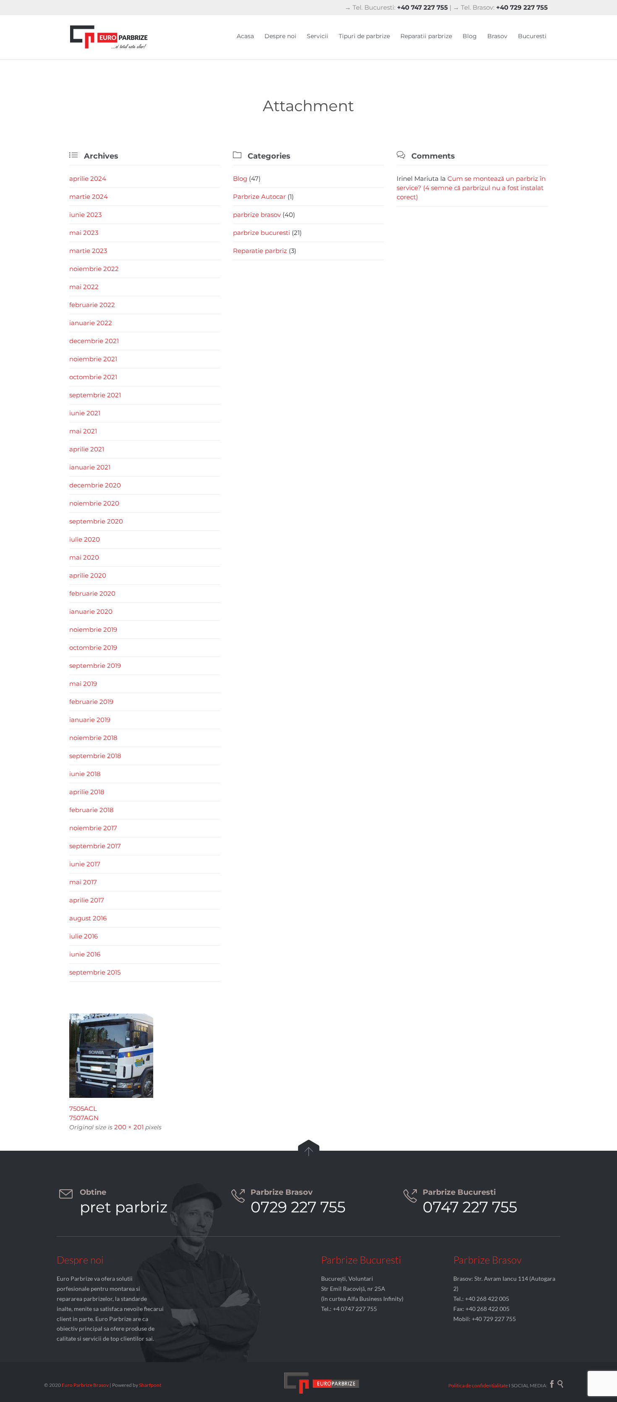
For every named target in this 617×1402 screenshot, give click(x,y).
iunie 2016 (84, 954)
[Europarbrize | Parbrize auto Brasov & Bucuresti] (109, 37)
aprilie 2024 (87, 178)
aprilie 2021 (86, 449)
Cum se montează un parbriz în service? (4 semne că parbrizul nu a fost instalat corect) (471, 188)
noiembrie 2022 (94, 269)
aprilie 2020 (87, 575)
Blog (240, 178)
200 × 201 (129, 1127)
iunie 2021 (84, 413)
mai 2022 (84, 287)
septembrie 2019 (95, 666)
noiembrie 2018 (93, 738)
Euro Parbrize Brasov (86, 1385)
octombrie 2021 (93, 377)
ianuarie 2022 (90, 323)
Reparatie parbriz (260, 251)
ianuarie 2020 (90, 611)
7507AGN (84, 1118)
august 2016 (88, 918)
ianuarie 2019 (89, 720)
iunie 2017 (84, 864)
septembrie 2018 (95, 756)
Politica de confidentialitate (478, 1385)
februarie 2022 (92, 305)
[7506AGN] (308, 1056)
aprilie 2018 (87, 792)
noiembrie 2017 (93, 828)
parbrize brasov (257, 215)
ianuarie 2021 (89, 467)
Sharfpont (150, 1385)
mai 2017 (83, 882)
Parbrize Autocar (259, 197)
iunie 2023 (85, 215)
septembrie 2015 (94, 972)
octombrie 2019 (93, 647)
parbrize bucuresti (261, 233)
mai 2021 (83, 431)
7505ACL (83, 1109)
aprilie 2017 (86, 900)
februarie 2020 (92, 593)
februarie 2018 (91, 810)
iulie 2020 (84, 539)
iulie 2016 (83, 936)
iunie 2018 (85, 774)
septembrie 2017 (95, 846)
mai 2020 (84, 557)
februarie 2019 (91, 702)
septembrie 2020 (96, 521)
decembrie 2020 (95, 485)
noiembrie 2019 (93, 629)
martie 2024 (88, 197)
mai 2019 (83, 684)
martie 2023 (88, 251)
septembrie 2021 (95, 395)
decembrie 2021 (94, 341)
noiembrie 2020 (94, 503)
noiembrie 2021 (93, 359)
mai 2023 (83, 233)
